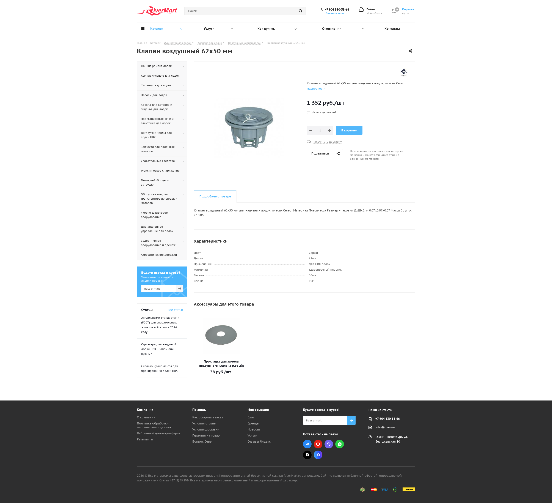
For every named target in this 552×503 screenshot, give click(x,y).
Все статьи (175, 310)
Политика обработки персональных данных (154, 425)
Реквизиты (145, 439)
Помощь (199, 410)
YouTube (318, 444)
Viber (329, 444)
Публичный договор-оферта (158, 433)
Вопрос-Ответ (202, 441)
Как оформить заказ (207, 417)
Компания (145, 410)
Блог (251, 417)
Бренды (253, 423)
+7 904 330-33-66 (337, 9)
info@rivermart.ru (388, 427)
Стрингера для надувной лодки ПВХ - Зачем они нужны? (158, 349)
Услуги (252, 435)
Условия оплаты (204, 423)
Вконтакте (307, 444)
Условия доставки (205, 429)
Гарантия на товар (206, 435)
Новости (254, 429)
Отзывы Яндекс (259, 441)
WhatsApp (339, 444)
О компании (146, 417)
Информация (258, 410)
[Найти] (300, 11)
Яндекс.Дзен (307, 455)
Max (318, 455)
